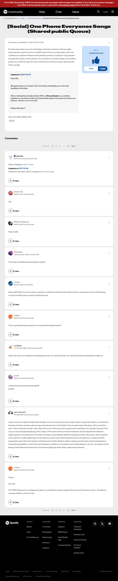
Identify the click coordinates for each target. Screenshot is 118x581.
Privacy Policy (37, 571)
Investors (46, 542)
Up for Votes (29, 164)
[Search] (98, 11)
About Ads (65, 571)
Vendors (45, 548)
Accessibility (76, 571)
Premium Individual (77, 527)
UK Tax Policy (27, 576)
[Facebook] (109, 523)
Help (42, 12)
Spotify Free (79, 553)
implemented (96, 53)
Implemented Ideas (34, 18)
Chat (59, 12)
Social (11, 121)
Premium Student (77, 546)
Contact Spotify (64, 545)
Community (15, 12)
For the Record (32, 537)
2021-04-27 (26, 74)
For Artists (46, 526)
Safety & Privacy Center (21, 571)
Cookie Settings (51, 571)
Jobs (29, 532)
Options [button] (109, 42)
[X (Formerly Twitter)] (102, 523)
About (29, 526)
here (25, 100)
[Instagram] (95, 523)
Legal (7, 571)
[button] (91, 68)
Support (61, 526)
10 (68, 146)
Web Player (62, 532)
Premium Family (80, 540)
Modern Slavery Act (12, 576)
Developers (47, 532)
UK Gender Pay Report (43, 576)
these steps (68, 5)
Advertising (47, 537)
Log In (105, 11)
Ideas (75, 12)
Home (16, 18)
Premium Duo (79, 534)
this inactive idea (47, 171)
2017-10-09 (23, 168)
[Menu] (113, 11)
